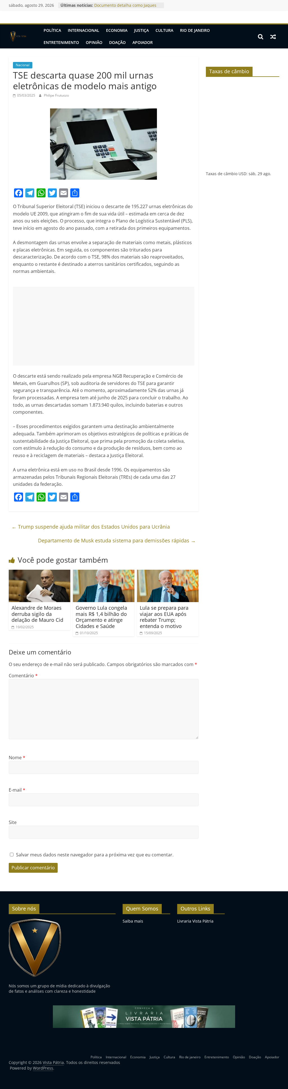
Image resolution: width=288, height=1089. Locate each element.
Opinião (94, 42)
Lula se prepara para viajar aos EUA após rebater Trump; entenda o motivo (164, 616)
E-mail (17, 790)
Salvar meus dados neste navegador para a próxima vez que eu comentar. (95, 855)
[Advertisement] (103, 326)
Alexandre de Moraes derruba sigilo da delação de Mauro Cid (37, 613)
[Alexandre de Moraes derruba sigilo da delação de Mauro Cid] (40, 573)
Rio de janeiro (195, 30)
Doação (117, 42)
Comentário (23, 675)
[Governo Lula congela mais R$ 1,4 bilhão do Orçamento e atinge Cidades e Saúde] (104, 573)
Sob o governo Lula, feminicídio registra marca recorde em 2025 (124, 6)
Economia (116, 30)
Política (52, 30)
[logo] (35, 921)
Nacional (23, 65)
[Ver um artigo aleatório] (273, 37)
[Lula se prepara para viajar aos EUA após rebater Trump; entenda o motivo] (168, 573)
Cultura (164, 30)
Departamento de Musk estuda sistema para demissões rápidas (117, 540)
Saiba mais (133, 921)
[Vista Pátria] (18, 36)
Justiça (141, 30)
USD (242, 173)
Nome (17, 757)
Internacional (83, 30)
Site (13, 822)
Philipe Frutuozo (56, 95)
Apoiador (142, 42)
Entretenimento (61, 42)
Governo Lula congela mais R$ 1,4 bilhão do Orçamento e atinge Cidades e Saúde (101, 616)
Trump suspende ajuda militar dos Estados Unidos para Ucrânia (91, 526)
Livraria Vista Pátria (195, 921)
